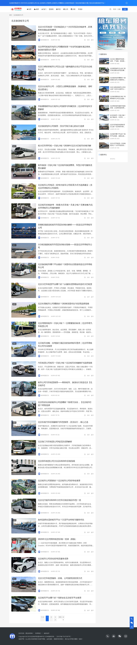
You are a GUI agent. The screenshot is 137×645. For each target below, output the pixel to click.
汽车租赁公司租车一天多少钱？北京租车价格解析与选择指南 (65, 363)
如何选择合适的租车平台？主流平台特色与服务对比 (61, 519)
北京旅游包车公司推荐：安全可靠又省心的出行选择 (61, 126)
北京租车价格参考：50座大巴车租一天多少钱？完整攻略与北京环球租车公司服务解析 (65, 206)
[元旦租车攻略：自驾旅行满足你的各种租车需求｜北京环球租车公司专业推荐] (23, 349)
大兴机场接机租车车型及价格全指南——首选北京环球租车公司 (65, 246)
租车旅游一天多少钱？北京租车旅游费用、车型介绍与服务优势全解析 (65, 166)
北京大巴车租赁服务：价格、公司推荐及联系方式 (60, 578)
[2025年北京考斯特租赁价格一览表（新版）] (23, 545)
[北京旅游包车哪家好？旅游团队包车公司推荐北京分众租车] (104, 80)
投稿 (125, 9)
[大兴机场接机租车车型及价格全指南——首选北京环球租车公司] (23, 250)
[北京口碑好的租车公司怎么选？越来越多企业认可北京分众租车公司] (23, 72)
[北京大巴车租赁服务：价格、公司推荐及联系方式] (23, 584)
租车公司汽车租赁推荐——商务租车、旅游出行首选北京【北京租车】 (65, 383)
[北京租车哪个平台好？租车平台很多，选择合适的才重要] (104, 136)
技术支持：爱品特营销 (26, 633)
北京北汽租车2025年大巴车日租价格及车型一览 (59, 500)
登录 (114, 9)
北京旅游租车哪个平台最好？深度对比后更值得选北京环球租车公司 (65, 265)
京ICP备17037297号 (63, 636)
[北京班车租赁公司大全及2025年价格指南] (23, 467)
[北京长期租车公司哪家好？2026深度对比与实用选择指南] (23, 310)
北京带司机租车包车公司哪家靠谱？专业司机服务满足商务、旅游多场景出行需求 (65, 48)
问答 (74, 9)
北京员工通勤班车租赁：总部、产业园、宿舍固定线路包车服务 (118, 61)
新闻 (52, 9)
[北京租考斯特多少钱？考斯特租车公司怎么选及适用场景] (104, 98)
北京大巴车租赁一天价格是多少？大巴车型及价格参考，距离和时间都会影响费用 (65, 28)
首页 (29, 9)
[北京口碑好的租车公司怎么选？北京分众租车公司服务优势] (104, 89)
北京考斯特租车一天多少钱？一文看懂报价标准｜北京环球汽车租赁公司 (65, 324)
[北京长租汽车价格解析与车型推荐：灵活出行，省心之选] (23, 428)
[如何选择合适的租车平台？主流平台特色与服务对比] (23, 526)
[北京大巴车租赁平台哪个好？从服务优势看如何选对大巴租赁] (23, 290)
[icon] (108, 636)
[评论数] (85, 40)
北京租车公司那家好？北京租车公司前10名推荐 (59, 480)
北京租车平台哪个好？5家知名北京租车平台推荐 (59, 598)
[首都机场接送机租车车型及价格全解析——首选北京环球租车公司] (23, 231)
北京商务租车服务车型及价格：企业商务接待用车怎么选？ (118, 108)
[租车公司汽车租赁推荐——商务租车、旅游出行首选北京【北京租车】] (23, 388)
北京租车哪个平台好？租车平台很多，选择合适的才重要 (118, 136)
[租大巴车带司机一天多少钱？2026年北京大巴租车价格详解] (23, 152)
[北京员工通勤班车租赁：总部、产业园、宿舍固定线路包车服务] (104, 61)
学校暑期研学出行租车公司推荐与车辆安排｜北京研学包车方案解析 (65, 107)
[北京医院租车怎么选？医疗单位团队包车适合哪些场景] (104, 70)
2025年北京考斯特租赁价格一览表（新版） (57, 539)
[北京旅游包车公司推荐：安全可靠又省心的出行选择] (23, 132)
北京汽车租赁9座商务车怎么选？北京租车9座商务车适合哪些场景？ (117, 126)
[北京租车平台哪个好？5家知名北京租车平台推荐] (23, 604)
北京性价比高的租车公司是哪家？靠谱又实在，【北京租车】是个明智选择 (65, 403)
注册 (119, 9)
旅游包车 (46, 633)
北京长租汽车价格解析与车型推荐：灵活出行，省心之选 (63, 422)
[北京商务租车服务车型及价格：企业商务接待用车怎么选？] (104, 108)
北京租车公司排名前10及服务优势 (53, 558)
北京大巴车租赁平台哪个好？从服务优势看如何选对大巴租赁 (65, 284)
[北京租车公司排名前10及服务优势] (23, 565)
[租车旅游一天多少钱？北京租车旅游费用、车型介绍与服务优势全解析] (23, 171)
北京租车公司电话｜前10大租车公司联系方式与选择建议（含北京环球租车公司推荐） (65, 186)
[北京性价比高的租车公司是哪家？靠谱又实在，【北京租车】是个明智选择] (23, 408)
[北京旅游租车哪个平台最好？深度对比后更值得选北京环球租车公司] (23, 270)
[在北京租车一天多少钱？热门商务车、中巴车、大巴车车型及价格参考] (104, 117)
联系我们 (38, 633)
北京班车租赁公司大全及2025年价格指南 (56, 461)
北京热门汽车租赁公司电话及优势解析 (55, 441)
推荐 (37, 9)
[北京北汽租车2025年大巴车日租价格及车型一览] (23, 506)
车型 (59, 9)
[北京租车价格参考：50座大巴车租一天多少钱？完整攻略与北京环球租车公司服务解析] (23, 211)
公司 (66, 9)
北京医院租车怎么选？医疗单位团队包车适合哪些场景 (118, 70)
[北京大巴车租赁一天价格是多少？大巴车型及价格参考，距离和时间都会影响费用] (23, 33)
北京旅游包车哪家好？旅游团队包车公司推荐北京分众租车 (118, 79)
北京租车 (33, 636)
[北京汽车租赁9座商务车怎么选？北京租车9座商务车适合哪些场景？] (104, 127)
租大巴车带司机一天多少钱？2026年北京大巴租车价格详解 (64, 145)
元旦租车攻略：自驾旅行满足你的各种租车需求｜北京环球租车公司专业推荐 (65, 344)
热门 (45, 9)
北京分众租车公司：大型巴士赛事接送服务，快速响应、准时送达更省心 (65, 87)
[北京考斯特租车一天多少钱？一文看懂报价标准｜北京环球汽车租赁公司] (23, 329)
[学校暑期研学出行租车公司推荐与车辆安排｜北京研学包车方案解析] (23, 112)
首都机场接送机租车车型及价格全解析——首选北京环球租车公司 (65, 226)
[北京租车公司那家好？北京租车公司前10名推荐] (23, 486)
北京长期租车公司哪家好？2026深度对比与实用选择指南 (63, 303)
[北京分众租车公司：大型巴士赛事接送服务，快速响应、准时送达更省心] (23, 92)
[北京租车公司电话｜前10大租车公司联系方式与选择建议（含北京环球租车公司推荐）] (23, 191)
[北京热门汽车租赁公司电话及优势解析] (23, 448)
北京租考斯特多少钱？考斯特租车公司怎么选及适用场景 (118, 98)
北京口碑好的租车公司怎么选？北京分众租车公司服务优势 (118, 89)
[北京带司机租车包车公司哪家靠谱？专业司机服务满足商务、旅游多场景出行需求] (23, 53)
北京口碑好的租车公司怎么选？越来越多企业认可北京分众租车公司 (65, 68)
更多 (81, 9)
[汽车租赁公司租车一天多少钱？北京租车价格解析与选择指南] (23, 369)
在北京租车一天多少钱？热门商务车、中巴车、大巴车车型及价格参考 (118, 117)
